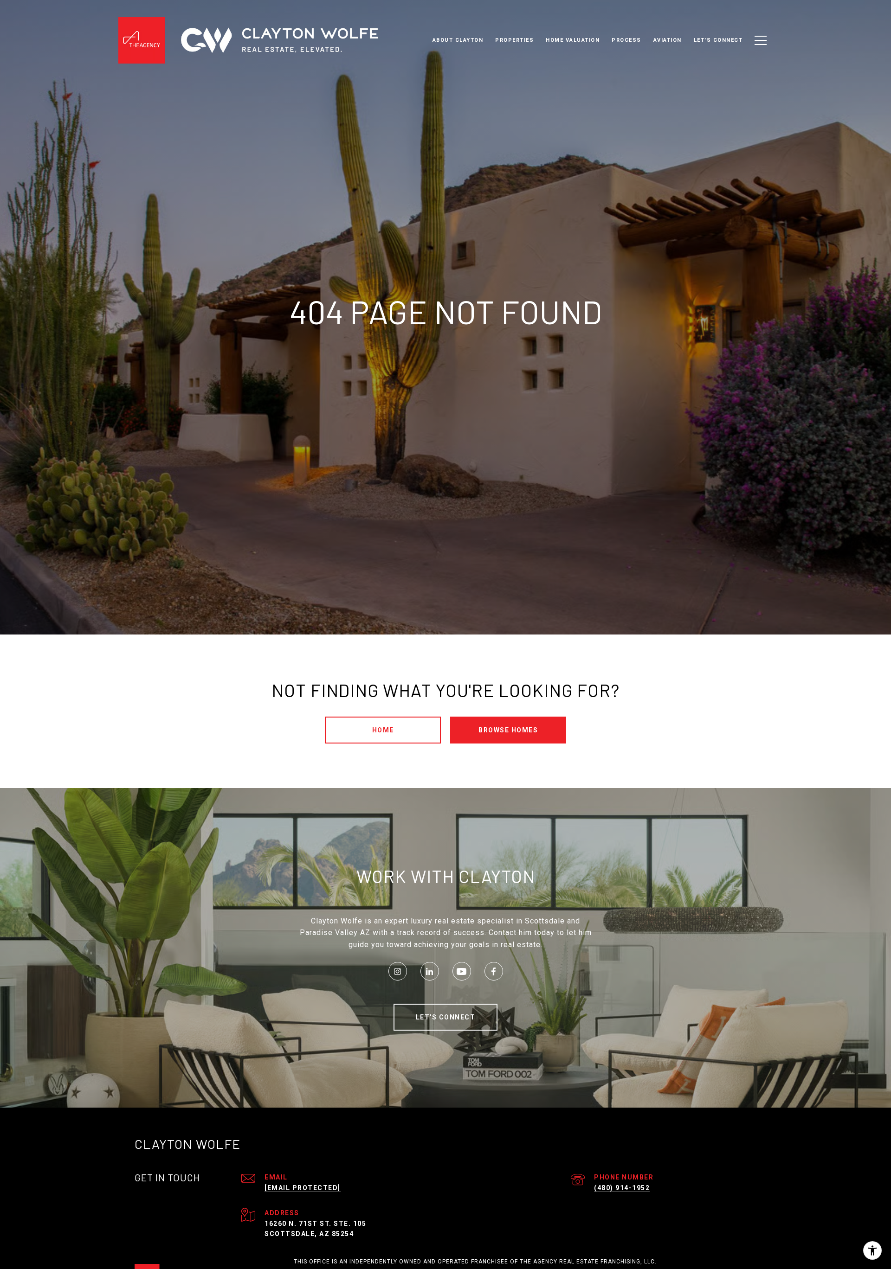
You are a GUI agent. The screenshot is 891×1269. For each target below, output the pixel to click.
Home (383, 730)
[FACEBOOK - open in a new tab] (493, 971)
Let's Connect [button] (446, 1017)
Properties (514, 40)
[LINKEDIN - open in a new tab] (429, 971)
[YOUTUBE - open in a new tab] (461, 971)
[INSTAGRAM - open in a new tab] (397, 971)
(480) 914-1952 (622, 1188)
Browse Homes (508, 730)
